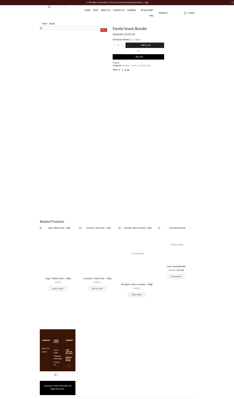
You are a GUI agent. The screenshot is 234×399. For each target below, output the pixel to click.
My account (147, 10)
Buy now (139, 57)
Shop (95, 10)
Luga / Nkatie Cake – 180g (57, 278)
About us (105, 10)
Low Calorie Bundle (176, 266)
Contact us (119, 10)
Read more (137, 295)
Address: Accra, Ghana (69, 358)
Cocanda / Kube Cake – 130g (97, 278)
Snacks (52, 24)
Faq (151, 16)
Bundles (126, 66)
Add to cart (146, 45)
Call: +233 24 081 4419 (69, 351)
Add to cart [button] (58, 288)
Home (87, 10)
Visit (146, 3)
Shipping (131, 10)
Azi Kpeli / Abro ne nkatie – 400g (136, 284)
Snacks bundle (144, 66)
